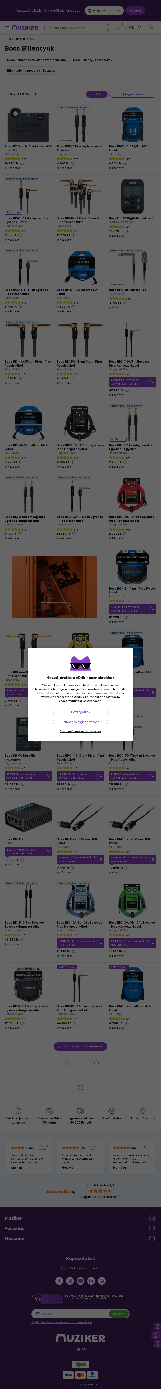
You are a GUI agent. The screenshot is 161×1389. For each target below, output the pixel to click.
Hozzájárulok (80, 711)
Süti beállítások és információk (80, 731)
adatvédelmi (112, 697)
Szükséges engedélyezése (80, 721)
